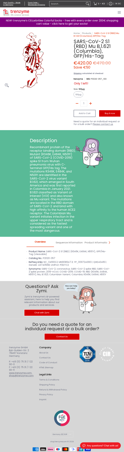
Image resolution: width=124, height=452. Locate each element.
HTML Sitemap (46, 367)
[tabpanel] (68, 265)
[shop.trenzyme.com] (16, 12)
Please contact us (103, 124)
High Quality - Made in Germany (11, 3)
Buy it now (110, 113)
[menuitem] (99, 3)
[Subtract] (77, 103)
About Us (43, 352)
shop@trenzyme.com (21, 375)
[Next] (109, 242)
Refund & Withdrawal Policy (53, 389)
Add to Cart (84, 113)
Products (86, 33)
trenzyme (78, 79)
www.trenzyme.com (20, 372)
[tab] (40, 243)
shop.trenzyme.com (58, 441)
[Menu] (119, 12)
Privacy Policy (46, 394)
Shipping (78, 73)
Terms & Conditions (49, 379)
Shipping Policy (47, 384)
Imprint (42, 399)
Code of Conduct (48, 362)
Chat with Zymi (41, 312)
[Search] (87, 3)
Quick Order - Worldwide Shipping (36, 3)
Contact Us (62, 336)
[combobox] (67, 3)
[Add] (90, 103)
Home (77, 33)
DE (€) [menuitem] (118, 3)
